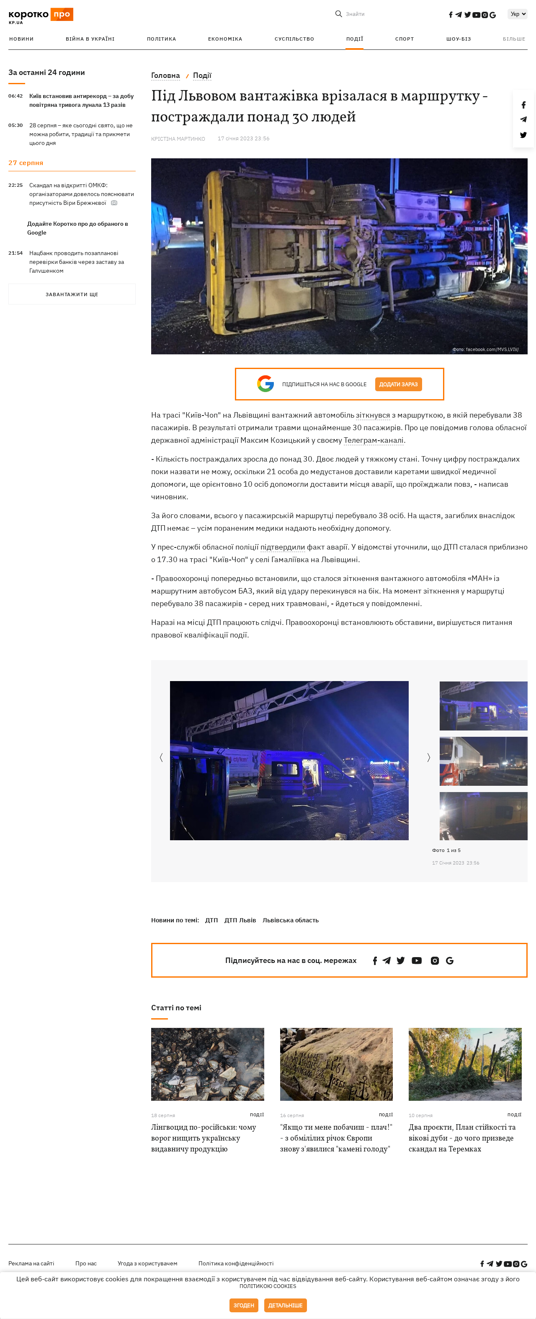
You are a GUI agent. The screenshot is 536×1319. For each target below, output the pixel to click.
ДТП (211, 920)
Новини (21, 39)
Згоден (244, 1305)
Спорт (404, 39)
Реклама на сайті (31, 1263)
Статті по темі (176, 1007)
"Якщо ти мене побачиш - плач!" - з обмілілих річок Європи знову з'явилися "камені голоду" (336, 1139)
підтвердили (282, 547)
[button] (429, 758)
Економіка (225, 39)
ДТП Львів (240, 920)
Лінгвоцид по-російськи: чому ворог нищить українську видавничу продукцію (203, 1139)
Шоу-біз (458, 39)
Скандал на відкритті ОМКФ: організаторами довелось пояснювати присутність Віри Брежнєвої (81, 193)
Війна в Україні (90, 39)
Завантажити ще (72, 294)
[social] (450, 14)
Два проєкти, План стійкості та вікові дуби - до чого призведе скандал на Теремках (462, 1139)
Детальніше (285, 1305)
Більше (514, 39)
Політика (161, 39)
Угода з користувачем (148, 1263)
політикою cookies (268, 1286)
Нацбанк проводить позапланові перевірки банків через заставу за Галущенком (76, 261)
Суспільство (294, 39)
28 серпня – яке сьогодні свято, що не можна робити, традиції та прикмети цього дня (81, 134)
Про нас (86, 1263)
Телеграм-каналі (374, 440)
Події (354, 39)
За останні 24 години (46, 72)
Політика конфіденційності (236, 1263)
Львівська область (291, 920)
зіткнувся (373, 415)
